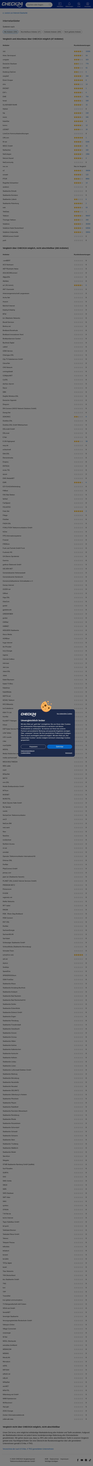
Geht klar (59, 747)
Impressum (68, 753)
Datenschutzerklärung (27, 751)
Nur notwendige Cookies (64, 714)
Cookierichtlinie (26, 753)
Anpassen (33, 747)
